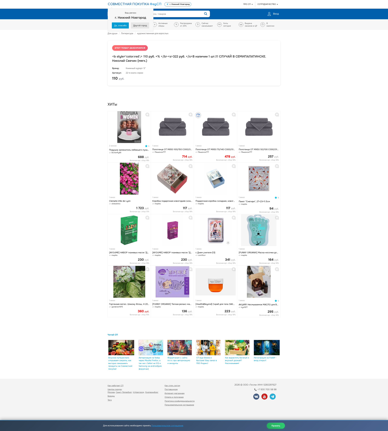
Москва (111, 392)
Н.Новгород (138, 392)
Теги (110, 400)
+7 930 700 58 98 (266, 389)
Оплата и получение (174, 397)
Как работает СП (115, 385)
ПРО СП (247, 4)
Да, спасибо (120, 25)
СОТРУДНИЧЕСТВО (267, 4)
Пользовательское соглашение (179, 405)
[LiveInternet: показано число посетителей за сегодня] (114, 413)
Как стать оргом (172, 385)
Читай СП (113, 334)
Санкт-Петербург (124, 392)
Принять (275, 425)
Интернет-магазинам (174, 393)
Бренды (111, 396)
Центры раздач (115, 389)
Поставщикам (171, 389)
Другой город (140, 25)
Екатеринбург (151, 392)
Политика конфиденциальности (180, 401)
